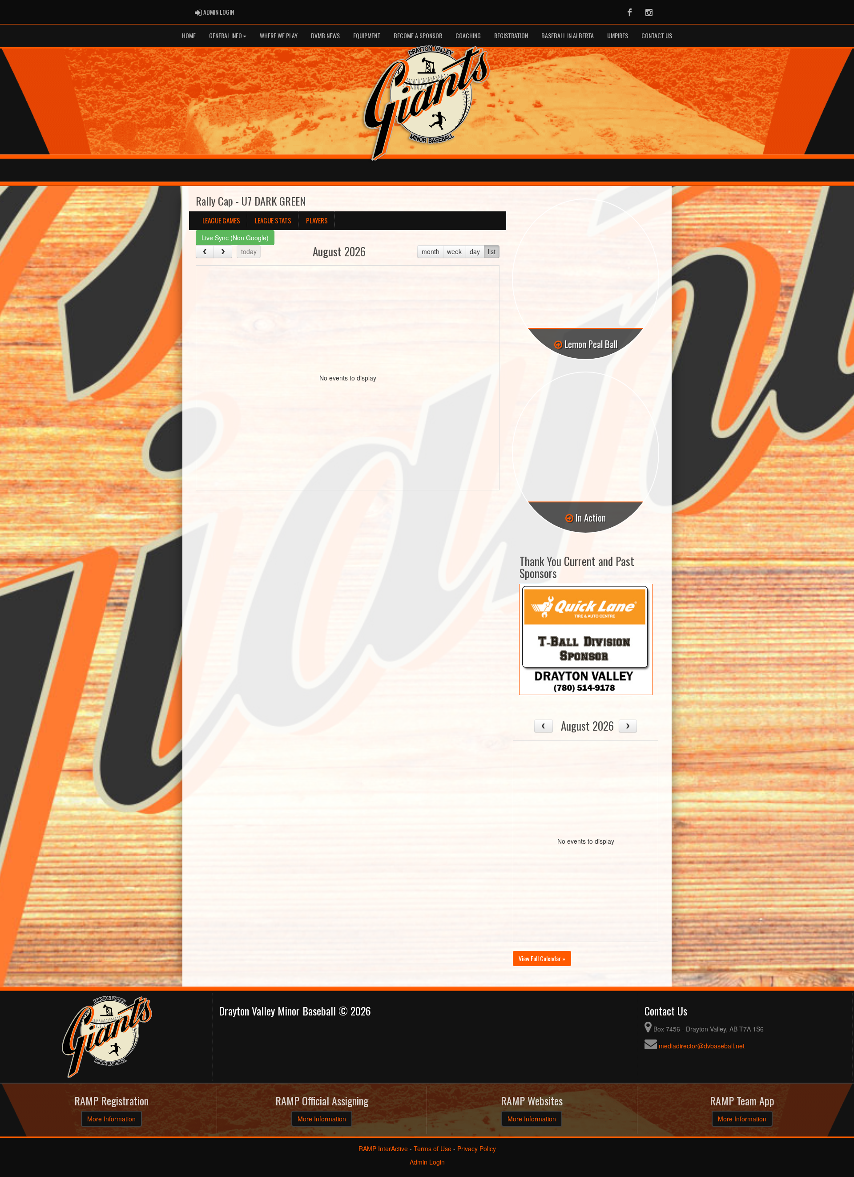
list (491, 251)
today (249, 251)
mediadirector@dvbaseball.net (702, 1045)
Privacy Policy (476, 1148)
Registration (511, 35)
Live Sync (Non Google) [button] (235, 237)
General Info (225, 35)
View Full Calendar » (542, 958)
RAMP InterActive (383, 1148)
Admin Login (427, 1161)
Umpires (617, 35)
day (475, 251)
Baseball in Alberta (567, 35)
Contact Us (656, 35)
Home (189, 35)
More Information (111, 1118)
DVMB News (325, 35)
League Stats (273, 220)
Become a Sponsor (418, 35)
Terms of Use (432, 1148)
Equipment (366, 35)
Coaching (468, 35)
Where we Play (279, 35)
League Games (221, 220)
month (430, 251)
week (454, 251)
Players (317, 220)
